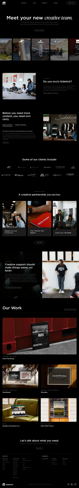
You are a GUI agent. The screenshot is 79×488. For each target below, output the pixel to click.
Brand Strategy (5, 462)
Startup (24, 469)
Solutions (24, 3)
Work (34, 3)
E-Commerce (16, 465)
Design (3, 464)
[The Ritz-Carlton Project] (49, 49)
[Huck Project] (68, 49)
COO (24, 463)
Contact (56, 3)
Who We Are (54, 460)
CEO (24, 462)
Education (15, 474)
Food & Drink (16, 477)
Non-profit (15, 470)
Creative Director (26, 467)
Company (45, 3)
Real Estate (15, 464)
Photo (3, 467)
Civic (14, 476)
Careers (53, 462)
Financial (15, 469)
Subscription (5, 460)
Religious (15, 472)
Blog (63, 460)
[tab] (7, 125)
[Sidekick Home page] (7, 484)
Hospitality (15, 462)
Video (3, 469)
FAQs (64, 462)
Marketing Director (27, 460)
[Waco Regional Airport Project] (12, 49)
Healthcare (15, 467)
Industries (16, 458)
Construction (16, 460)
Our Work (45, 458)
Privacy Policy (49, 484)
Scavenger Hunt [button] (55, 463)
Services (4, 458)
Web (3, 465)
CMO (24, 465)
